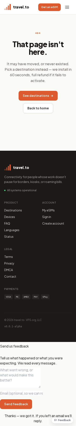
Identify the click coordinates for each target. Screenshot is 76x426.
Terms (8, 257)
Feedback (64, 420)
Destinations (13, 210)
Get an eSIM (49, 7)
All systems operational (22, 190)
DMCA (8, 270)
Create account (53, 223)
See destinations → (38, 95)
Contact (10, 276)
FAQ (7, 223)
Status (9, 236)
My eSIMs (48, 210)
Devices (9, 217)
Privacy (9, 263)
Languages (11, 230)
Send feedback (16, 404)
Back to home (38, 108)
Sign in (46, 217)
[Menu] (67, 7)
